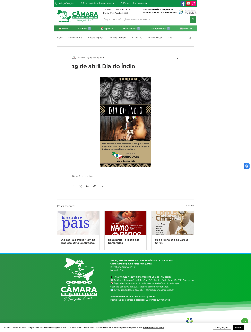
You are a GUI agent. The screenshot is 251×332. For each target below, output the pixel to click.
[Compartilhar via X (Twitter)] (80, 186)
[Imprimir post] (101, 186)
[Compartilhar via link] (94, 186)
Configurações (221, 327)
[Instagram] (193, 3)
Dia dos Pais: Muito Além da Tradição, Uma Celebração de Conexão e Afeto (78, 241)
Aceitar (238, 327)
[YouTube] (188, 3)
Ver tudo (190, 205)
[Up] (244, 321)
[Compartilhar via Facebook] (73, 186)
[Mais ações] (177, 57)
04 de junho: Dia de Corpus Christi (171, 241)
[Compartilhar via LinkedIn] (87, 186)
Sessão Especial (96, 37)
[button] (84, 28)
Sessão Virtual (155, 37)
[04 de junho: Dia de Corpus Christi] (173, 223)
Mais (170, 37)
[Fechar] (247, 327)
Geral (60, 37)
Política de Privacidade (153, 327)
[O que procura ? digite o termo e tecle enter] (193, 19)
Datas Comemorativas (82, 176)
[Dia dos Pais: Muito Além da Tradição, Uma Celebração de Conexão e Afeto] (78, 223)
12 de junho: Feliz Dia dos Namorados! (123, 241)
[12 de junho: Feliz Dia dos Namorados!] (126, 223)
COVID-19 (137, 37)
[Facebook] (183, 3)
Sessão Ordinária (118, 37)
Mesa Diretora (75, 37)
